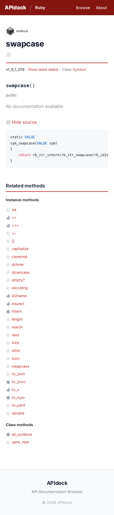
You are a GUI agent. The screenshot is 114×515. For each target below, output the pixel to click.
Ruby (40, 7)
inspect (18, 304)
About (101, 7)
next (15, 335)
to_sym (18, 397)
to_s (15, 389)
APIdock (15, 7)
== (14, 217)
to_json (18, 374)
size (15, 342)
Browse (83, 7)
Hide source (24, 122)
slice (16, 350)
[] (13, 241)
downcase (21, 272)
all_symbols (22, 434)
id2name (19, 296)
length (17, 319)
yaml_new (20, 442)
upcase (18, 413)
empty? (18, 280)
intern (17, 311)
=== (15, 225)
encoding (20, 288)
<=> (14, 210)
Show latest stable (43, 69)
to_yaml (18, 405)
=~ (14, 233)
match (17, 327)
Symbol (79, 69)
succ (16, 358)
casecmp (19, 256)
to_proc (19, 382)
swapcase (20, 366)
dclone (17, 264)
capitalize (20, 249)
